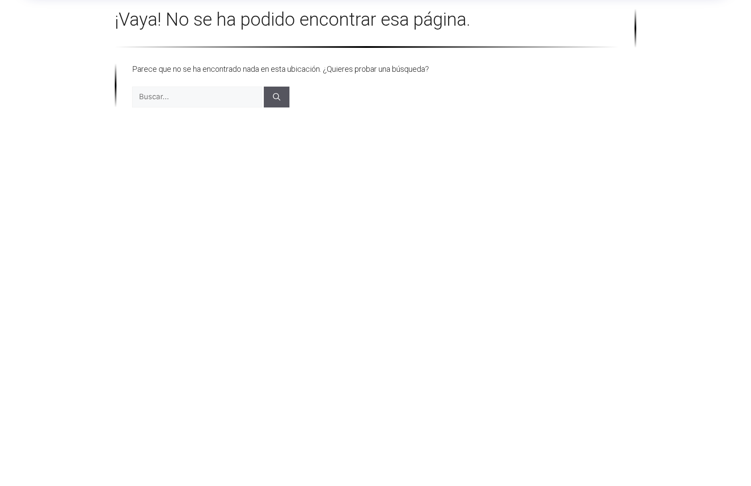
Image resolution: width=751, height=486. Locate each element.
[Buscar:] (198, 96)
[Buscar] (276, 97)
